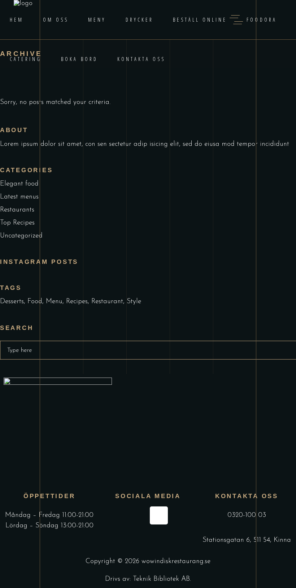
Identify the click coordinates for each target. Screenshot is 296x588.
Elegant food (19, 183)
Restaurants (17, 209)
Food (34, 301)
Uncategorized (21, 235)
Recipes (77, 301)
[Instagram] (159, 515)
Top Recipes (17, 222)
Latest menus (19, 196)
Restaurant (107, 301)
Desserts (12, 301)
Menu (54, 301)
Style (134, 301)
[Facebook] (137, 515)
